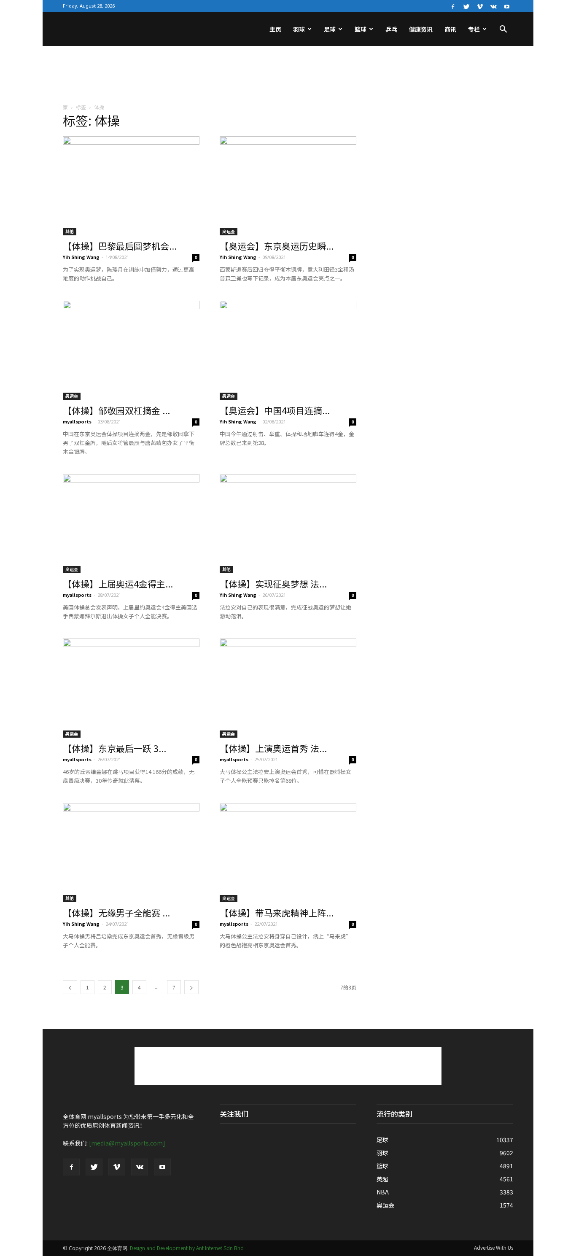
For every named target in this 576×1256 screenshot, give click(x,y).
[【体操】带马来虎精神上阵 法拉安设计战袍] (288, 852)
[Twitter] (466, 6)
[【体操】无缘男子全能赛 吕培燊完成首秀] (131, 852)
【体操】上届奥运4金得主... (118, 583)
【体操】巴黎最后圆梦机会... (120, 246)
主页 (275, 29)
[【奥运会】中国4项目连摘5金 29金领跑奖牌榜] (288, 350)
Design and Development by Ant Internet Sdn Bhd (187, 1247)
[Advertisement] (288, 75)
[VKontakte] (493, 6)
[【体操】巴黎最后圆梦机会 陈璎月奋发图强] (131, 185)
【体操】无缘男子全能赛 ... (116, 912)
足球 (330, 29)
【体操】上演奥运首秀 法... (273, 748)
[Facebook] (453, 6)
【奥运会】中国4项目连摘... (275, 410)
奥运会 (228, 231)
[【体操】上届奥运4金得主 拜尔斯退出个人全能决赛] (131, 523)
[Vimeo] (480, 6)
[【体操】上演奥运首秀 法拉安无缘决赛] (288, 688)
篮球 (360, 29)
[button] (503, 30)
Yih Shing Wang (81, 256)
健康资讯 (421, 29)
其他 (69, 231)
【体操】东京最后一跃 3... (114, 748)
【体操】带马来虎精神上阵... (277, 912)
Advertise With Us (493, 1247)
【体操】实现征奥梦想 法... (273, 583)
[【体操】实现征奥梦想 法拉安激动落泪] (288, 523)
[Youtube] (507, 6)
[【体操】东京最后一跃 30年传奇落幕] (131, 688)
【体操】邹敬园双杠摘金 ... (116, 410)
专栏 (474, 29)
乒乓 (391, 29)
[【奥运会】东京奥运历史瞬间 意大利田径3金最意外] (288, 185)
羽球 (299, 29)
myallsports (77, 421)
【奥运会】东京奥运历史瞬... (277, 246)
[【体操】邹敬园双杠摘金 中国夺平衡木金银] (131, 350)
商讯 (450, 29)
